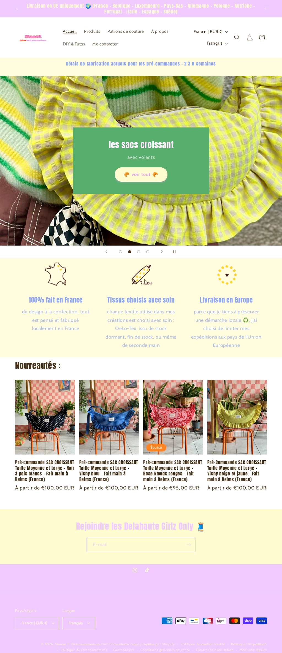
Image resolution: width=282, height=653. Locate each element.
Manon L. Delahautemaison (77, 644)
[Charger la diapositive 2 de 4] (129, 251)
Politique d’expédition (249, 644)
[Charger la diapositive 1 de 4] (120, 251)
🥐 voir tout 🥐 (141, 174)
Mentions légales (253, 650)
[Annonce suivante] (265, 9)
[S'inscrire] (188, 545)
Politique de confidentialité (203, 644)
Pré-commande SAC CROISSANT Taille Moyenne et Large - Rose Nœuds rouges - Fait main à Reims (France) (172, 470)
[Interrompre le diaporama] (176, 252)
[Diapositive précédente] (106, 252)
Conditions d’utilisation (215, 650)
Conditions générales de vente (165, 650)
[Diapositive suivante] (162, 252)
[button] (237, 37)
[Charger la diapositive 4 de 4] (147, 251)
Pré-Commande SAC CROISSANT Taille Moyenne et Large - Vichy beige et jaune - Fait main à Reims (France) (236, 470)
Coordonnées (123, 650)
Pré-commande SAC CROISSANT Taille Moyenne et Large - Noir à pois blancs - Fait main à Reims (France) (45, 470)
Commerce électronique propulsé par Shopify (138, 644)
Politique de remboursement (84, 650)
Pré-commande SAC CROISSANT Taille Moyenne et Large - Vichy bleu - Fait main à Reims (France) (108, 470)
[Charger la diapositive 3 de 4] (138, 251)
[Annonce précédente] (17, 9)
